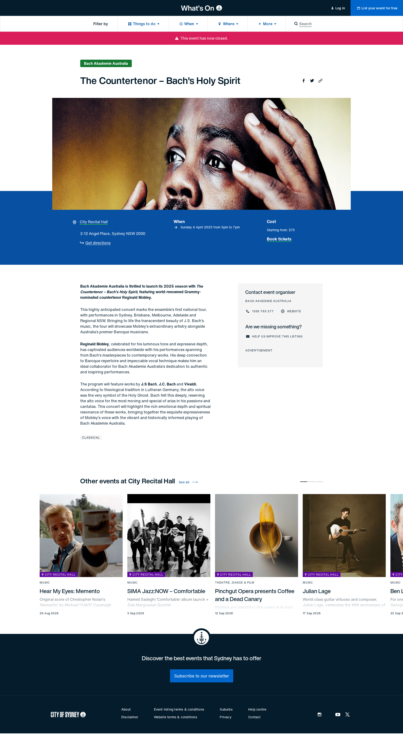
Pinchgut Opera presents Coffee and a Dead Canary (254, 595)
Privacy (225, 717)
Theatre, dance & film (234, 582)
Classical (91, 438)
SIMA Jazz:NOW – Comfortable (166, 591)
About (126, 709)
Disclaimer (129, 717)
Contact (254, 717)
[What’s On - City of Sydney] (201, 8)
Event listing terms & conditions (179, 709)
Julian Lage (317, 591)
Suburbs (226, 709)
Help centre (257, 709)
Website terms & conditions (175, 717)
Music (45, 582)
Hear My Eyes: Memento (70, 591)
